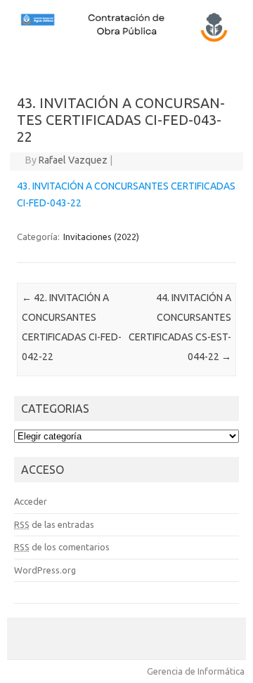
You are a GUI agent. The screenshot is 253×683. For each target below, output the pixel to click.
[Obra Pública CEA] (126, 40)
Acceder (30, 501)
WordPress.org (45, 570)
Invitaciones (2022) (101, 236)
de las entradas (54, 524)
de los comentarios (62, 547)
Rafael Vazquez (73, 160)
